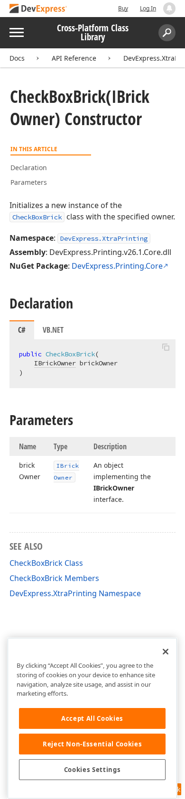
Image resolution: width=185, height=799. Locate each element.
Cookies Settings (92, 769)
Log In (148, 8)
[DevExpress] (38, 9)
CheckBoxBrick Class (46, 563)
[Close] (165, 651)
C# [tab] (22, 330)
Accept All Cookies (92, 718)
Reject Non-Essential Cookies (92, 744)
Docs (17, 58)
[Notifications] (169, 8)
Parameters (28, 182)
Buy (123, 8)
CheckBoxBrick (37, 217)
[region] (92, 718)
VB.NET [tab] (53, 330)
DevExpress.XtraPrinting (104, 238)
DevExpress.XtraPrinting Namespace (75, 593)
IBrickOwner (55, 363)
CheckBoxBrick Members (54, 578)
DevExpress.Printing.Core (117, 266)
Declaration (28, 167)
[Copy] (165, 347)
